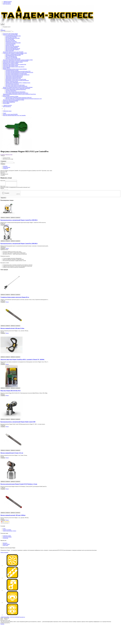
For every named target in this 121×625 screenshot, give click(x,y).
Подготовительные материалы (12, 83)
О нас (4, 528)
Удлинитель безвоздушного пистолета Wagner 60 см (15, 297)
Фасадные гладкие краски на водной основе (15, 85)
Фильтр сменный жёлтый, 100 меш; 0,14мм (12, 328)
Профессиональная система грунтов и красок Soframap (15, 69)
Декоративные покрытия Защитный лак (14, 75)
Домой (4, 113)
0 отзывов (3, 154)
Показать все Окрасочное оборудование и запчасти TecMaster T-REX (18, 59)
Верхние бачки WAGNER (11, 37)
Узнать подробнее (4, 552)
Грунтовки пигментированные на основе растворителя (17, 74)
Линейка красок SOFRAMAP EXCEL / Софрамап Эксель (18, 82)
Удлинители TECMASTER (11, 57)
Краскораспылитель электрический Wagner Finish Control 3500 (18, 421)
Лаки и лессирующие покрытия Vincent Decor (15, 91)
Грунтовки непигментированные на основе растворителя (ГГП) (19, 72)
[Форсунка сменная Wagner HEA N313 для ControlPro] (16, 148)
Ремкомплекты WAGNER (11, 41)
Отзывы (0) (5, 168)
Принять (2, 623)
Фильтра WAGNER (10, 45)
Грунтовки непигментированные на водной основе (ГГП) (18, 71)
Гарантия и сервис (7, 535)
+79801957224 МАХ (7, 1)
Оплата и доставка (7, 529)
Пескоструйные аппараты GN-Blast (10, 96)
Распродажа (5, 538)
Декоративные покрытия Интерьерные (14, 77)
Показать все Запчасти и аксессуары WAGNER (13, 51)
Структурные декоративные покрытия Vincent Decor (17, 92)
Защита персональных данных (9, 530)
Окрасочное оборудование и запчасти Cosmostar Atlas (14, 64)
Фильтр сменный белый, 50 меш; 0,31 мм (12, 453)
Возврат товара (6, 544)
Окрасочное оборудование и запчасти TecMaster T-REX (15, 53)
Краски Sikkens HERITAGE (9, 102)
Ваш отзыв (3, 186)
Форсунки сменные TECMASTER (13, 58)
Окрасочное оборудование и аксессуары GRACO (13, 66)
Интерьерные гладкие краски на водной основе (16, 79)
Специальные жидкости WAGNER (13, 42)
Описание (5, 166)
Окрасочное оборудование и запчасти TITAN (13, 62)
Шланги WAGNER (10, 50)
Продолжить (3, 197)
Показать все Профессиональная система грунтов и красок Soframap (17, 87)
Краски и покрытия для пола (12, 81)
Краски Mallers (6, 103)
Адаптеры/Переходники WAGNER (13, 35)
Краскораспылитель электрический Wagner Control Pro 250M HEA (19, 220)
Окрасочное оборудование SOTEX (10, 100)
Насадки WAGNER (10, 39)
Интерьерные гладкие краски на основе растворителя (17, 80)
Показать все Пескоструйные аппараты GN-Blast (13, 99)
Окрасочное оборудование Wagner (10, 33)
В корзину (3, 163)
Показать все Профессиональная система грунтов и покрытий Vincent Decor (19, 94)
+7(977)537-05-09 (6, 2)
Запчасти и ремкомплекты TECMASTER (14, 54)
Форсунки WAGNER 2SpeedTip (12, 46)
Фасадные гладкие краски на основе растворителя (16, 86)
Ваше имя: (3, 180)
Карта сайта (5, 545)
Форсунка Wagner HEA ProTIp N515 (11, 390)
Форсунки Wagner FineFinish (12, 47)
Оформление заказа (7, 110)
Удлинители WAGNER (10, 43)
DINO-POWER (6, 95)
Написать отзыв (8, 154)
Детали (7, 224)
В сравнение (3, 161)
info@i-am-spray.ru (7, 3)
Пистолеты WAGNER (10, 40)
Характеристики (6, 167)
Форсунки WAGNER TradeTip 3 (12, 49)
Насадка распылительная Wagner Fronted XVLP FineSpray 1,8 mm (19, 484)
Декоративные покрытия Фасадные (13, 78)
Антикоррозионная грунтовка (12, 70)
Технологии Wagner (7, 536)
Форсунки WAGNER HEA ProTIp (13, 48)
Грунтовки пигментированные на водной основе (16, 73)
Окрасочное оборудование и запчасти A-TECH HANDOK (15, 61)
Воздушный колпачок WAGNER (13, 38)
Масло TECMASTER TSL (11, 56)
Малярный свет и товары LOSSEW (10, 63)
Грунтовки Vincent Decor (11, 90)
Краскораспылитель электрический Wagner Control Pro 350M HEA (19, 243)
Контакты (5, 543)
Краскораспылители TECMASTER (13, 55)
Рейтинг (2, 188)
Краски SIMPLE (6, 67)
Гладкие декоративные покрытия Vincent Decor (16, 89)
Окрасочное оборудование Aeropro (10, 65)
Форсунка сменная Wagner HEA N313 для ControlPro (14, 115)
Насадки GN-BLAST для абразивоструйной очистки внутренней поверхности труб (24, 98)
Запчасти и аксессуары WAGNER (10, 34)
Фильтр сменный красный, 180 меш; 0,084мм (13, 515)
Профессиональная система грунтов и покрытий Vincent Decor (16, 88)
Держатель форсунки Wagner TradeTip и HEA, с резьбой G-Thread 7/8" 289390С (22, 359)
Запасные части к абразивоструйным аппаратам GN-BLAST (19, 97)
